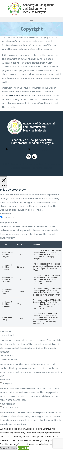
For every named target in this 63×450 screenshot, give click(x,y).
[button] (31, 19)
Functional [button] (5, 331)
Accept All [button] (23, 448)
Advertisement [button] (8, 403)
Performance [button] (7, 355)
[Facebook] (28, 156)
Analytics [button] (5, 379)
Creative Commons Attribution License (23, 95)
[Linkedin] (34, 156)
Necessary (8, 217)
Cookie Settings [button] (8, 448)
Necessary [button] (5, 213)
